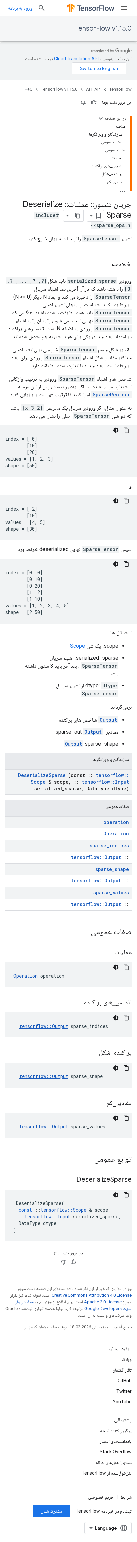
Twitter (124, 1391)
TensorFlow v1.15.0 (103, 28)
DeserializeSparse (42, 775)
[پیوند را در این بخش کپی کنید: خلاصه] (104, 264)
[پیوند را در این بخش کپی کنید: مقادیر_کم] (98, 1103)
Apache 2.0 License (103, 1301)
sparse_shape (112, 869)
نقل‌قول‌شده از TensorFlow (107, 1473)
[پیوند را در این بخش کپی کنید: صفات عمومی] (82, 932)
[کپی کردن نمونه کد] (126, 430)
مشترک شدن (52, 1511)
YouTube (122, 1401)
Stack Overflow (116, 1451)
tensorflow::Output (96, 857)
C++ (28, 89)
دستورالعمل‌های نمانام (114, 1462)
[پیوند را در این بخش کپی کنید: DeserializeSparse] (68, 1180)
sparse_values (111, 892)
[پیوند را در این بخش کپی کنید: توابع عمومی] (85, 1160)
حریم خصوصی (101, 1497)
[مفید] (94, 102)
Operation (116, 834)
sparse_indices (109, 845)
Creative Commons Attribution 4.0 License (92, 1295)
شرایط (126, 1497)
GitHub (125, 1380)
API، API (93, 89)
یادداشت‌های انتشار (116, 1441)
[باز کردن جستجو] (42, 8)
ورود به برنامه (20, 8)
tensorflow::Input (105, 782)
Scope (77, 646)
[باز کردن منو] (123, 8)
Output (108, 720)
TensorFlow (120, 89)
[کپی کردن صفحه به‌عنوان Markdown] (78, 215)
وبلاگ (127, 1359)
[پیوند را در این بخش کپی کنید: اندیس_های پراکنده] (75, 1003)
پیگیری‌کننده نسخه (116, 1430)
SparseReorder (111, 394)
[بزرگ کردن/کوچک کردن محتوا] (101, 118)
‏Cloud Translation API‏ (76, 58)
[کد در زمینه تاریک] (115, 430)
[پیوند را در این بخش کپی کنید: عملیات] (106, 952)
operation (116, 822)
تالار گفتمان (122, 1370)
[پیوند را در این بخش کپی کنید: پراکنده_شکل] (90, 1053)
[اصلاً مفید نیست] (84, 102)
